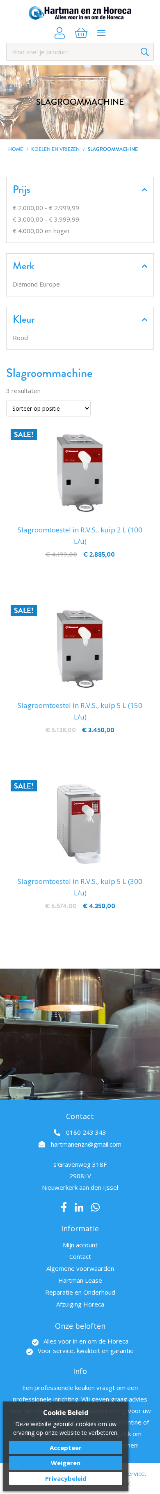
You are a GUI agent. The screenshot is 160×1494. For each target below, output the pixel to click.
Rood (20, 337)
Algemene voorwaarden (80, 1268)
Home (15, 149)
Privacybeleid (66, 1478)
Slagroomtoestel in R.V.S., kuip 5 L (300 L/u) (80, 887)
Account (60, 33)
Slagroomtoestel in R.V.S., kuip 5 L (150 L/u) (80, 711)
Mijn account (80, 1245)
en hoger (41, 231)
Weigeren (65, 1463)
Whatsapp (95, 1207)
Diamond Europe (36, 284)
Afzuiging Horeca (80, 1304)
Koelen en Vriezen (55, 149)
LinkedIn (79, 1207)
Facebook (64, 1207)
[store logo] (80, 13)
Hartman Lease (80, 1280)
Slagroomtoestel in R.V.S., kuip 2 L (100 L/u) (80, 535)
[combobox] (80, 52)
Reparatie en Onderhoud (80, 1292)
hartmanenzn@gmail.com (86, 1144)
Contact (80, 1256)
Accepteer (66, 1447)
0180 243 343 (86, 1132)
